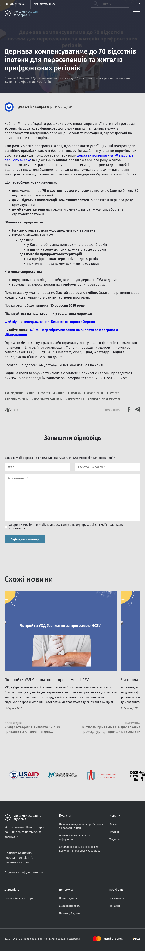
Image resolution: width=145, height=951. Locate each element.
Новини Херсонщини (48, 399)
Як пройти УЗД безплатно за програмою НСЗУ (47, 679)
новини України (17, 399)
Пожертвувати (68, 898)
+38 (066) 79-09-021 (15, 3)
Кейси (113, 824)
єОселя (45, 393)
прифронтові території (105, 399)
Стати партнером (69, 906)
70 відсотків (15, 393)
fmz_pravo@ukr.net (45, 3)
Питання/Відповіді (70, 913)
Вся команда (117, 898)
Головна (10, 78)
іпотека (75, 393)
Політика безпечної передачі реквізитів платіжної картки (19, 857)
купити (114, 393)
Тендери (114, 839)
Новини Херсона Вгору (19, 898)
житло (60, 393)
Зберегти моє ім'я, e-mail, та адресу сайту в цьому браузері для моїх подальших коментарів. (66, 526)
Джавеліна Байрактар (35, 107)
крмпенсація (95, 393)
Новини (24, 78)
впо (32, 393)
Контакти (114, 906)
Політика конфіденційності (24, 872)
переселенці (76, 399)
